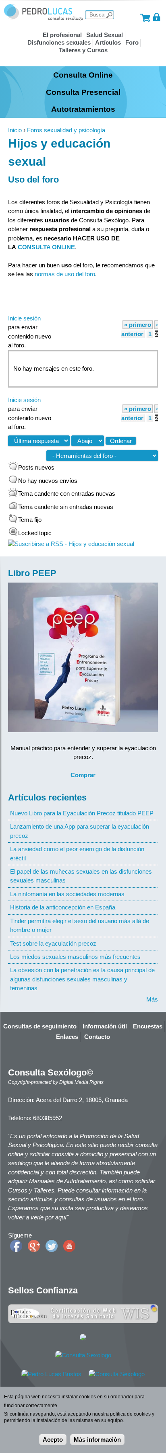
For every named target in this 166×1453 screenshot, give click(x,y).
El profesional (62, 34)
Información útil (105, 1026)
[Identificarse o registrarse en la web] (157, 17)
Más (152, 999)
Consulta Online (83, 74)
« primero (137, 324)
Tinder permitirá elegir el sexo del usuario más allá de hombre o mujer (79, 925)
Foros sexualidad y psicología (66, 130)
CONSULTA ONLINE (46, 247)
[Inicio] (43, 18)
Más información (97, 1439)
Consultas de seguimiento (40, 1026)
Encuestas (147, 1026)
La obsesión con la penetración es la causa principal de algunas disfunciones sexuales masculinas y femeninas (82, 979)
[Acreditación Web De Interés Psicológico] (83, 1338)
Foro (132, 42)
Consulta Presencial (83, 92)
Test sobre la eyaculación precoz (53, 943)
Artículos (108, 42)
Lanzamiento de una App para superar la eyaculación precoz (79, 831)
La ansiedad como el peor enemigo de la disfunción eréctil (77, 853)
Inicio (15, 130)
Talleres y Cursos (83, 50)
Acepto (53, 1439)
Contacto (97, 1036)
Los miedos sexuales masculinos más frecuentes (75, 956)
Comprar (83, 775)
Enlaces (67, 1036)
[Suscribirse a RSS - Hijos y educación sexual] (71, 543)
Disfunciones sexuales (59, 42)
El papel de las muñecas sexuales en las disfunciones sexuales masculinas (81, 876)
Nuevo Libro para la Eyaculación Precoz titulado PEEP (82, 813)
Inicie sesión (24, 318)
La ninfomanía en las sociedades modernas (67, 894)
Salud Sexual (104, 34)
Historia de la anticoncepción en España (62, 907)
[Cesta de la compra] (145, 17)
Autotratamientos (83, 109)
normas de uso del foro (65, 274)
